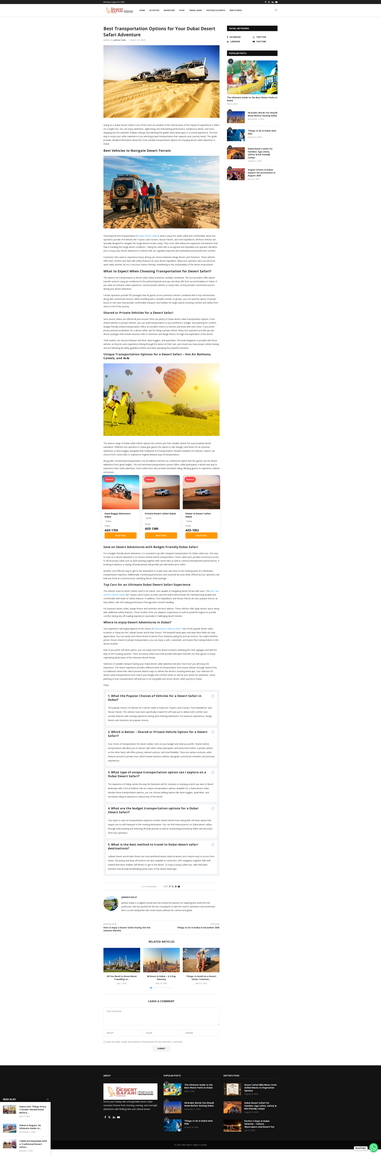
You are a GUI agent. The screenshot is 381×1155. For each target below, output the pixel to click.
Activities (154, 10)
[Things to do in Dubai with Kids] (236, 135)
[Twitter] (269, 2)
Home (142, 10)
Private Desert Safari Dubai (160, 513)
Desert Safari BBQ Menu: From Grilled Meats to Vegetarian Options (260, 1087)
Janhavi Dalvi (120, 40)
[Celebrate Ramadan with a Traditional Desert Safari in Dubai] (9, 1143)
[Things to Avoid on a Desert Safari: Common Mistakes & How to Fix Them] (201, 960)
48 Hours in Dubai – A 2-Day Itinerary (161, 978)
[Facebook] (265, 2)
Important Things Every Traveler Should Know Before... (32, 1109)
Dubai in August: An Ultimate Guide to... (30, 1127)
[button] (107, 967)
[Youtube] (276, 2)
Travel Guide (195, 10)
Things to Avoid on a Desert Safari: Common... (201, 978)
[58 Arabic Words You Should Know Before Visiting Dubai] (236, 117)
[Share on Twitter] (173, 886)
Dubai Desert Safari (147, 235)
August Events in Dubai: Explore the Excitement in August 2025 (261, 172)
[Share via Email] (179, 886)
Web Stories (236, 10)
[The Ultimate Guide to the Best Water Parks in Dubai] (252, 77)
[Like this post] (166, 886)
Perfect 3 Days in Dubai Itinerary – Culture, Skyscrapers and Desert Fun (259, 1124)
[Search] (276, 10)
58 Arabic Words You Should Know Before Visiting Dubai (262, 114)
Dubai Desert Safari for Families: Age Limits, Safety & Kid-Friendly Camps (260, 153)
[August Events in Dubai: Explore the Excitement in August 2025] (236, 174)
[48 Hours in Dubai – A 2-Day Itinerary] (161, 960)
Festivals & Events (215, 10)
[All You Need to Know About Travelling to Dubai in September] (121, 960)
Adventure (169, 10)
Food (182, 10)
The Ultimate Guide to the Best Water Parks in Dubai (198, 1086)
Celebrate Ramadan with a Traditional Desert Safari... (33, 1143)
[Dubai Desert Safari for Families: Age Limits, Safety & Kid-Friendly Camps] (236, 153)
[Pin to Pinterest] (176, 886)
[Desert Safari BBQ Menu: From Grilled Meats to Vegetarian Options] (232, 1089)
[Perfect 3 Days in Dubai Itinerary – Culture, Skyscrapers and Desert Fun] (232, 1125)
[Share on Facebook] (169, 886)
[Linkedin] (273, 2)
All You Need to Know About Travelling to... (122, 978)
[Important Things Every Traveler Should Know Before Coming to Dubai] (9, 1109)
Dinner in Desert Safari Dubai (198, 515)
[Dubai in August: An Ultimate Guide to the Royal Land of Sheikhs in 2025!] (9, 1128)
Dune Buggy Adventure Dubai (118, 515)
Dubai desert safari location (167, 628)
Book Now (120, 535)
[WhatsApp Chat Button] (373, 1147)
